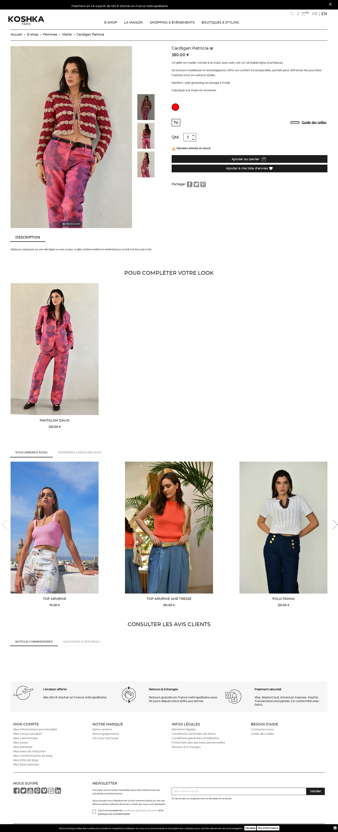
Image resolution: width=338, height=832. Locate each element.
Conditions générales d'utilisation (195, 738)
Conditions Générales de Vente (194, 733)
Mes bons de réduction (29, 751)
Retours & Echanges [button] (163, 689)
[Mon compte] (298, 14)
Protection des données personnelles (198, 742)
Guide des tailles (314, 122)
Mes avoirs (20, 742)
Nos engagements (105, 733)
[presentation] (7, 524)
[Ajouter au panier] (103, 314)
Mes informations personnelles (35, 729)
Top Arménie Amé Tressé (169, 599)
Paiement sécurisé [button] (268, 689)
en (324, 14)
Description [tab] (27, 237)
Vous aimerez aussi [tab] (31, 452)
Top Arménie (54, 599)
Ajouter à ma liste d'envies (249, 168)
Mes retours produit (27, 733)
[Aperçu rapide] (103, 303)
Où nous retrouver (105, 738)
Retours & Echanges (186, 747)
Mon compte (26, 724)
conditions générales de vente (140, 810)
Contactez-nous (262, 729)
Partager (189, 184)
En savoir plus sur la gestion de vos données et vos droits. (202, 799)
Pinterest (203, 184)
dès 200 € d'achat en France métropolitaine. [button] (75, 697)
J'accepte (250, 828)
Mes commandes (25, 738)
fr (315, 14)
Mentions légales (184, 729)
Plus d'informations (268, 828)
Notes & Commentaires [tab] (34, 641)
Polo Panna (283, 599)
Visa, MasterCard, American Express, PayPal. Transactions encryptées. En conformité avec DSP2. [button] (287, 701)
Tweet (196, 184)
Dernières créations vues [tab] (79, 452)
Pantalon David (55, 420)
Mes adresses (22, 747)
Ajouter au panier (246, 159)
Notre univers (102, 729)
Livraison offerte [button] (55, 689)
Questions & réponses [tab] (81, 641)
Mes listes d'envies (26, 764)
